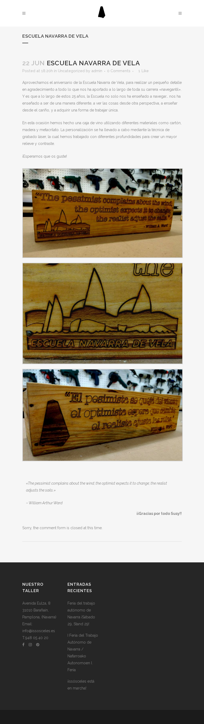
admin (96, 71)
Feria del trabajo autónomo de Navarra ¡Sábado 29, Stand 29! (81, 613)
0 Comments (118, 71)
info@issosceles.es (38, 631)
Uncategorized (71, 71)
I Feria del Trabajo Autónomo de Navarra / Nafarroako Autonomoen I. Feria (82, 652)
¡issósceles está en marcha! (80, 684)
